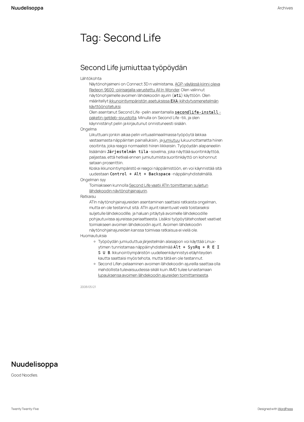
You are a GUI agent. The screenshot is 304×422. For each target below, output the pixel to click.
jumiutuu (171, 140)
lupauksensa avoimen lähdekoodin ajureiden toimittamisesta (153, 275)
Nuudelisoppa (27, 7)
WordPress (285, 409)
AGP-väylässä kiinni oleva (197, 84)
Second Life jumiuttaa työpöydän (133, 67)
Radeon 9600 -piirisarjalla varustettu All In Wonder (134, 89)
